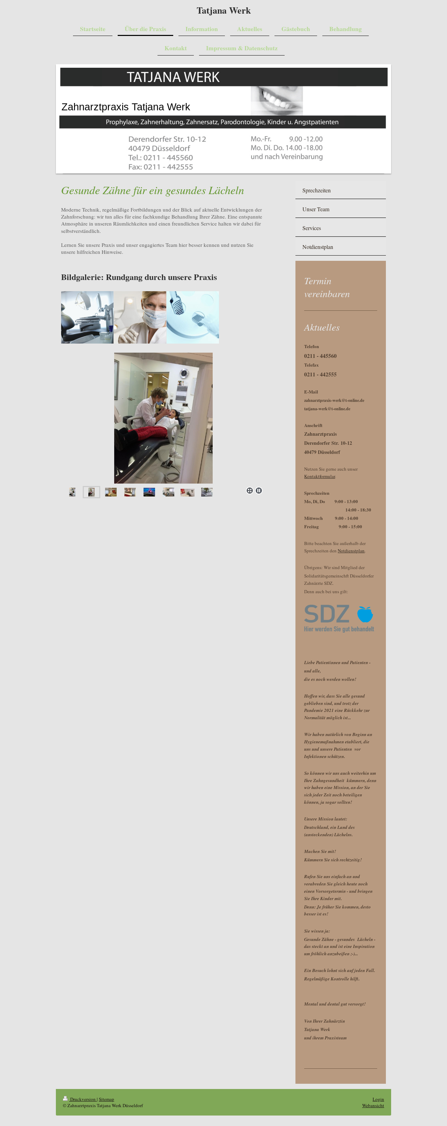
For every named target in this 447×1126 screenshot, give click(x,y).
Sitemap (106, 1099)
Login (378, 1099)
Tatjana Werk (224, 10)
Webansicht (373, 1105)
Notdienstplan (351, 550)
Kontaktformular (319, 476)
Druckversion (83, 1099)
